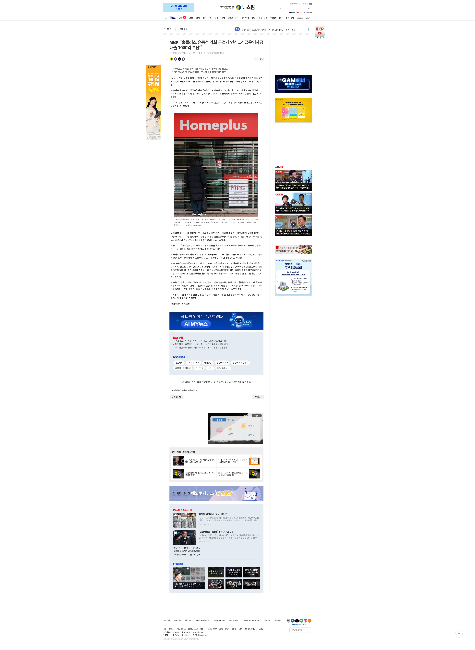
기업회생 (199, 368)
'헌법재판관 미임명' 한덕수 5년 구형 (216, 531)
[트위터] (297, 621)
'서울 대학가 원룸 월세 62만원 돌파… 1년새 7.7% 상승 (187, 585)
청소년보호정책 (219, 620)
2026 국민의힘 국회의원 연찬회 (251, 584)
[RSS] (309, 621)
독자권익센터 (234, 620)
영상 (181, 17)
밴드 (183, 59)
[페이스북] (293, 621)
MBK (210, 368)
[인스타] (305, 621)
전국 (281, 17)
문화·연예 (290, 17)
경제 (216, 17)
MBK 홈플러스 (223, 368)
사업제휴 (188, 620)
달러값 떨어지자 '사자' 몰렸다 (213, 514)
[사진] (184, 520)
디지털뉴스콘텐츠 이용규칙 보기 (185, 390)
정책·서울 (207, 17)
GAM (308, 17)
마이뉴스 (308, 12)
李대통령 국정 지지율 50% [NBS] (188, 554)
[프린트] (261, 59)
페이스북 (175, 59)
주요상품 (177, 620)
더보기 (308, 29)
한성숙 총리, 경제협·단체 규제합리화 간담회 (233, 572)
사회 (223, 17)
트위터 (179, 59)
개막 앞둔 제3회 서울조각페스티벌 (216, 572)
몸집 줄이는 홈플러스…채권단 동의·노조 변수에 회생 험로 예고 (201, 344)
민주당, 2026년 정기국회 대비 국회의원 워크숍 (234, 583)
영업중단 (208, 362)
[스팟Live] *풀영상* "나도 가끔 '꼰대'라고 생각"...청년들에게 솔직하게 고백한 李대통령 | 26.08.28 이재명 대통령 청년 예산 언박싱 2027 (293, 186)
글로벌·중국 (233, 17)
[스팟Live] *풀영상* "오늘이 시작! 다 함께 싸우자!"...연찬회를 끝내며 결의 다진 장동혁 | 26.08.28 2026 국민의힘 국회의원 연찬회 (293, 209)
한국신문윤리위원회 (299, 625)
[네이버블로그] (301, 621)
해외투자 (245, 17)
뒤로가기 (177, 397)
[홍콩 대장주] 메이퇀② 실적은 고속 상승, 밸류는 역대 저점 (232, 474)
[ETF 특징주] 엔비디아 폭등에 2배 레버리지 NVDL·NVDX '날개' (199, 461)
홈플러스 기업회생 (183, 368)
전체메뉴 (165, 18)
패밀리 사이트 (297, 630)
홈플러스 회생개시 (240, 362)
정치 (198, 17)
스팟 (279, 166)
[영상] (293, 179)
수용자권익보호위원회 (252, 620)
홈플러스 (179, 362)
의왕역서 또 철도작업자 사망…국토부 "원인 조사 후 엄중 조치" (266, 29)
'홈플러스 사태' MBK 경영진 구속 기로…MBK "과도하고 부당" (201, 340)
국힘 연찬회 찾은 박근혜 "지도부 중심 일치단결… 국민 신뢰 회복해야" (216, 583)
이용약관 (267, 620)
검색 (309, 7)
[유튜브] (288, 621)
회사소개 (166, 620)
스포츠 (300, 17)
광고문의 (278, 620)
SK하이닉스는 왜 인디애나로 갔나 (188, 547)
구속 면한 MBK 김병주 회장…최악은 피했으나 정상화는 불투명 (201, 347)
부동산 (273, 17)
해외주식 (295, 12)
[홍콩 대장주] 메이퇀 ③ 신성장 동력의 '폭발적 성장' (199, 474)
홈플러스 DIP (222, 362)
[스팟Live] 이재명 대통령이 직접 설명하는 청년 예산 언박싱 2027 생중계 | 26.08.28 (292, 232)
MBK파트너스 (193, 362)
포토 (191, 17)
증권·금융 (263, 17)
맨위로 (257, 397)
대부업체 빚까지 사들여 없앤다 (187, 551)
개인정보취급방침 (202, 620)
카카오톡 (171, 59)
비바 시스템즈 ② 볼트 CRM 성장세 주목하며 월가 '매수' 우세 (232, 461)
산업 (254, 17)
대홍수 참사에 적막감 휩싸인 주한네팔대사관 (251, 572)
